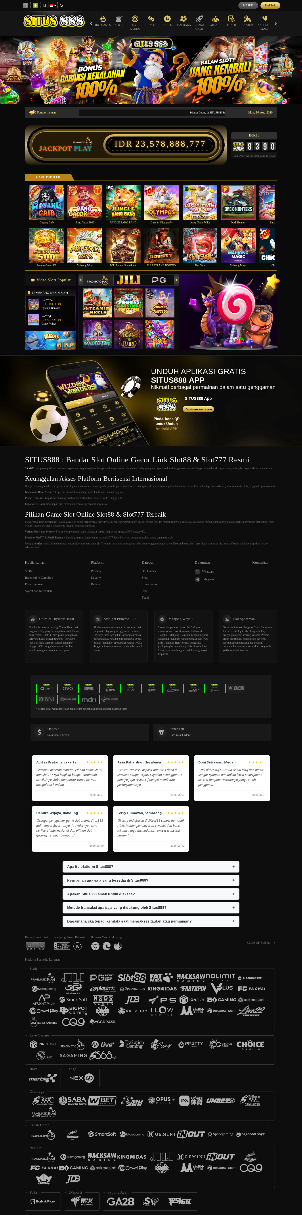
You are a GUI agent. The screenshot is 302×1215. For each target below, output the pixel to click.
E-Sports (247, 25)
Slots (119, 25)
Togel (167, 25)
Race (151, 25)
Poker (231, 25)
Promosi (96, 571)
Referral (96, 584)
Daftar (270, 5)
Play (83, 148)
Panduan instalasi (198, 409)
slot (40, 543)
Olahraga (183, 25)
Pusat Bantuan (34, 584)
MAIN (49, 202)
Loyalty (96, 577)
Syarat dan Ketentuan (38, 591)
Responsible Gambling (39, 577)
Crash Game (199, 26)
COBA (100, 298)
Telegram (208, 579)
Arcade (215, 25)
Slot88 (29, 571)
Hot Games (103, 25)
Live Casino (135, 26)
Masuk (248, 5)
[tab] (98, 280)
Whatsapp (208, 571)
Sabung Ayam (263, 26)
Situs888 (29, 468)
